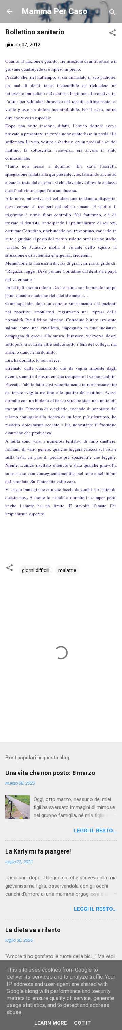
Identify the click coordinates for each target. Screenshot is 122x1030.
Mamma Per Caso (54, 11)
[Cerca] (112, 13)
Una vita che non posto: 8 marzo (50, 772)
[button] (112, 34)
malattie (67, 570)
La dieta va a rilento (33, 929)
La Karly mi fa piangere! (38, 851)
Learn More (50, 1023)
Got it (82, 1023)
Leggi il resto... (95, 831)
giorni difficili (35, 570)
